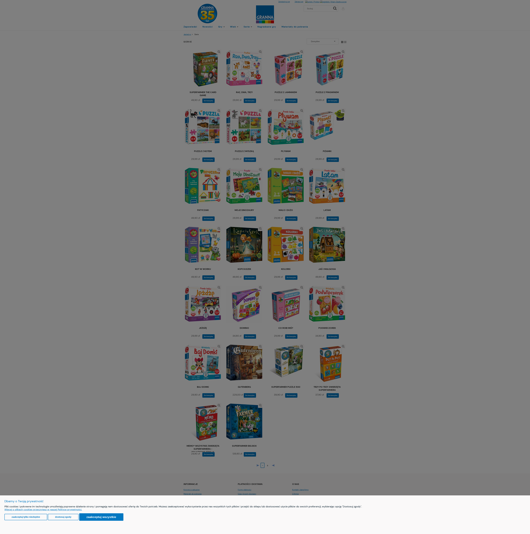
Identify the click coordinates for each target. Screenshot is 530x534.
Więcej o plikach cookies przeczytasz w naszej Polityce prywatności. (43, 509)
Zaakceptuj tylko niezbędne (26, 517)
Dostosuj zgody (63, 517)
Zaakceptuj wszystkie (101, 517)
